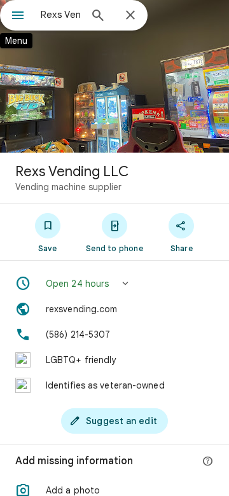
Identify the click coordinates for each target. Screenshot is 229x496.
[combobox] (60, 14)
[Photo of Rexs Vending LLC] (114, 76)
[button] (114, 283)
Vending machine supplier (68, 187)
